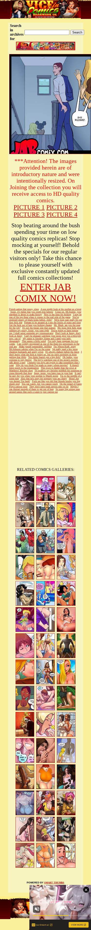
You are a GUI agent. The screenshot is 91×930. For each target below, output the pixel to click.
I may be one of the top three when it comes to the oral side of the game (45, 315)
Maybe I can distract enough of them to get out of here (43, 388)
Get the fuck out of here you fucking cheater (30, 325)
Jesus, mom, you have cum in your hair (53, 373)
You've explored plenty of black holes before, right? (44, 318)
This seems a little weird (34, 341)
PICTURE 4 (61, 214)
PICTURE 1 (29, 207)
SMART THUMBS (54, 882)
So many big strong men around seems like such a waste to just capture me (44, 390)
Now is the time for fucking (57, 314)
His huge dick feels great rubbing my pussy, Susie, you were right (45, 329)
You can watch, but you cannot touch (40, 384)
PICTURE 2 (61, 207)
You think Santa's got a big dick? (44, 357)
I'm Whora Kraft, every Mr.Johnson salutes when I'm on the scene (42, 348)
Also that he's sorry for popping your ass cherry (44, 378)
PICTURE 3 (29, 214)
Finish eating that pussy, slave (24, 309)
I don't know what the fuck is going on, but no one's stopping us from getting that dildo (45, 355)
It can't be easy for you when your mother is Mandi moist (45, 374)
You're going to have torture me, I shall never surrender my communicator (43, 331)
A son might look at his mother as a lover (61, 309)
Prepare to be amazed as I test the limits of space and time (52, 322)
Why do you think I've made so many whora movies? (42, 365)
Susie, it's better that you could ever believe (31, 311)
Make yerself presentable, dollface (35, 346)
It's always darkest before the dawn (62, 352)
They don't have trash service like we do (48, 386)
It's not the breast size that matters (39, 327)
